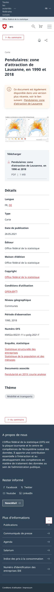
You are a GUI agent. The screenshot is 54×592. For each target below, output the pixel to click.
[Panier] (40, 26)
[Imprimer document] (39, 40)
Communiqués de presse (18, 533)
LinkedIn (27, 493)
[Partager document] (46, 40)
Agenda (8, 541)
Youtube (11, 493)
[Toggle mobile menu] (49, 27)
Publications (11, 525)
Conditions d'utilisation (11, 587)
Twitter (28, 487)
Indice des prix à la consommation (23, 558)
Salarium (9, 550)
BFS (11, 26)
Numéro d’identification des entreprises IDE (20, 569)
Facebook (11, 487)
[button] (49, 520)
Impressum (27, 587)
